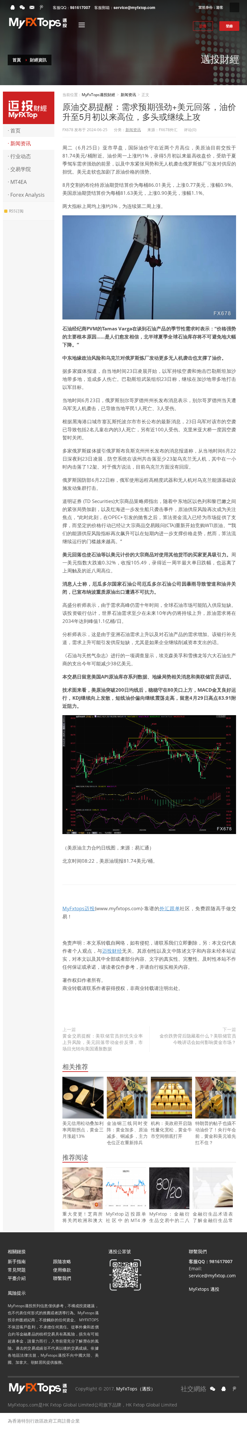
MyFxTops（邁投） (135, 1389)
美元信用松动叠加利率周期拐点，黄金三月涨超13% (83, 1129)
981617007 (80, 7)
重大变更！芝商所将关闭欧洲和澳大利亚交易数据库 (82, 1220)
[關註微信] (212, 1389)
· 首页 (14, 130)
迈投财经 (112, 951)
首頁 (17, 60)
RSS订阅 (16, 211)
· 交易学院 (19, 169)
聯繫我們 (62, 1278)
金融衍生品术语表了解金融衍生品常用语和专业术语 (213, 1220)
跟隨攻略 (62, 1261)
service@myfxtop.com (134, 7)
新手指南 (17, 1261)
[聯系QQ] (223, 1389)
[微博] (41, 7)
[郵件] (32, 7)
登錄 (229, 25)
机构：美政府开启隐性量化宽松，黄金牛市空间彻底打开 (171, 1129)
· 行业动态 (19, 156)
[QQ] (12, 7)
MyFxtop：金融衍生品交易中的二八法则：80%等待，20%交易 (169, 1223)
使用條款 (62, 1270)
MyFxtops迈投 (78, 908)
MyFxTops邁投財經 (28, 108)
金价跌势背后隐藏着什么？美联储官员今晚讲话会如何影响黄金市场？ (198, 1039)
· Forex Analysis (26, 194)
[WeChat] (22, 7)
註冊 (202, 25)
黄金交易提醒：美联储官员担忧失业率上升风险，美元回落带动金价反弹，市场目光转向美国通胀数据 (102, 1042)
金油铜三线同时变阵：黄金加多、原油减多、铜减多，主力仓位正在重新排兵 (127, 1133)
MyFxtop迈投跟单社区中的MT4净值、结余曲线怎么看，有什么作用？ (126, 1223)
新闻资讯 (128, 94)
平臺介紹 (17, 1278)
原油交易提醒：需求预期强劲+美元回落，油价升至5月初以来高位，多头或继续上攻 (149, 111)
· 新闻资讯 (19, 143)
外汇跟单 (170, 908)
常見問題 (17, 1270)
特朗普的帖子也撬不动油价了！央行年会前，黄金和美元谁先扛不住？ (215, 1133)
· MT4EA (17, 181)
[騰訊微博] (234, 1389)
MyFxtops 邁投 (204, 1289)
